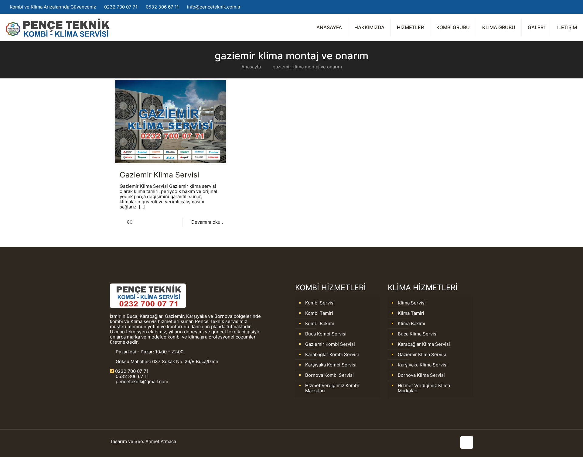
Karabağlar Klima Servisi (424, 344)
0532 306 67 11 (162, 7)
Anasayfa (251, 67)
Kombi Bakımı (319, 323)
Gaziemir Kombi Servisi (330, 344)
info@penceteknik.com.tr (214, 7)
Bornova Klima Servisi (421, 375)
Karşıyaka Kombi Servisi (330, 365)
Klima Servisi (412, 303)
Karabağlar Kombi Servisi (332, 354)
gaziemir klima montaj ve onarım (307, 67)
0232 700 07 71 (121, 7)
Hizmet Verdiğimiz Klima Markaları (424, 388)
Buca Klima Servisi (418, 334)
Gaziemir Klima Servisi (159, 174)
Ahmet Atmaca (160, 441)
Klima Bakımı (411, 323)
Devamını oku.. (207, 222)
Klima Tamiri (411, 313)
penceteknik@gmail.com (141, 381)
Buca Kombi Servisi (325, 334)
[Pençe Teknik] (58, 27)
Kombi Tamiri (319, 313)
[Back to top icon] (466, 442)
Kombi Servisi (320, 303)
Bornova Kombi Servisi (329, 375)
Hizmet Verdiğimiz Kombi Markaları (332, 388)
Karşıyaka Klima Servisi (423, 365)
